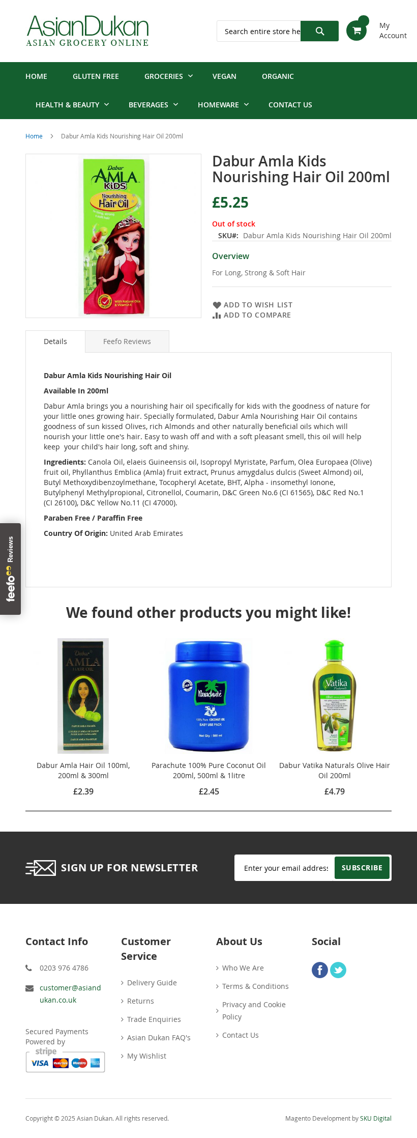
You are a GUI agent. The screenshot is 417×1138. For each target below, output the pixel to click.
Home (34, 136)
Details (55, 341)
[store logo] (87, 31)
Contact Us (240, 1035)
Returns (140, 1001)
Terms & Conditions (255, 986)
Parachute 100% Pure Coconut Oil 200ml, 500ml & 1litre (209, 770)
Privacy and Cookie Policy (254, 1010)
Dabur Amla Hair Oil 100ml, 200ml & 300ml (83, 770)
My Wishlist (146, 1056)
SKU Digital (376, 1118)
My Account (385, 26)
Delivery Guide (152, 982)
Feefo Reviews (127, 341)
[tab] (55, 341)
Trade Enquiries (154, 1019)
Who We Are (243, 968)
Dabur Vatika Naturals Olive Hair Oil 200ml (334, 770)
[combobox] (278, 31)
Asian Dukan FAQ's (159, 1037)
